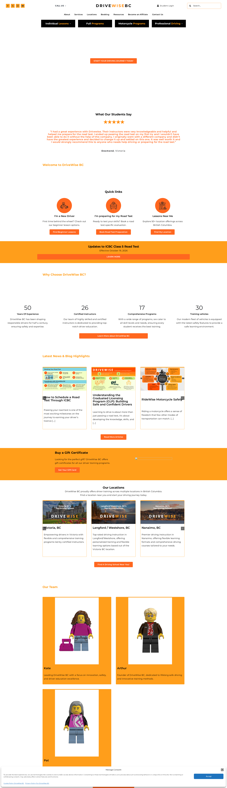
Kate (47, 660)
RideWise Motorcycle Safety (120, 391)
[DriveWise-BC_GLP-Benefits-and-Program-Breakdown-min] (71, 361)
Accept (208, 776)
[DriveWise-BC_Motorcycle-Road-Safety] (120, 361)
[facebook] (8, 6)
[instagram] (18, 6)
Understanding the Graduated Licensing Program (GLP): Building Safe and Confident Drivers (70, 392)
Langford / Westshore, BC (111, 520)
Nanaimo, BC (151, 520)
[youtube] (23, 6)
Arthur (122, 660)
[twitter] (13, 6)
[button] (222, 770)
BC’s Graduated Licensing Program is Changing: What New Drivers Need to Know (168, 391)
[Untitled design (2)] (113, 2)
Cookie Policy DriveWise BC (14, 783)
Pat (46, 752)
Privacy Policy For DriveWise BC (37, 783)
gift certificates (63, 455)
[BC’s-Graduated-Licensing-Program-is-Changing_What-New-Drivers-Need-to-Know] (169, 361)
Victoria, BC (52, 520)
